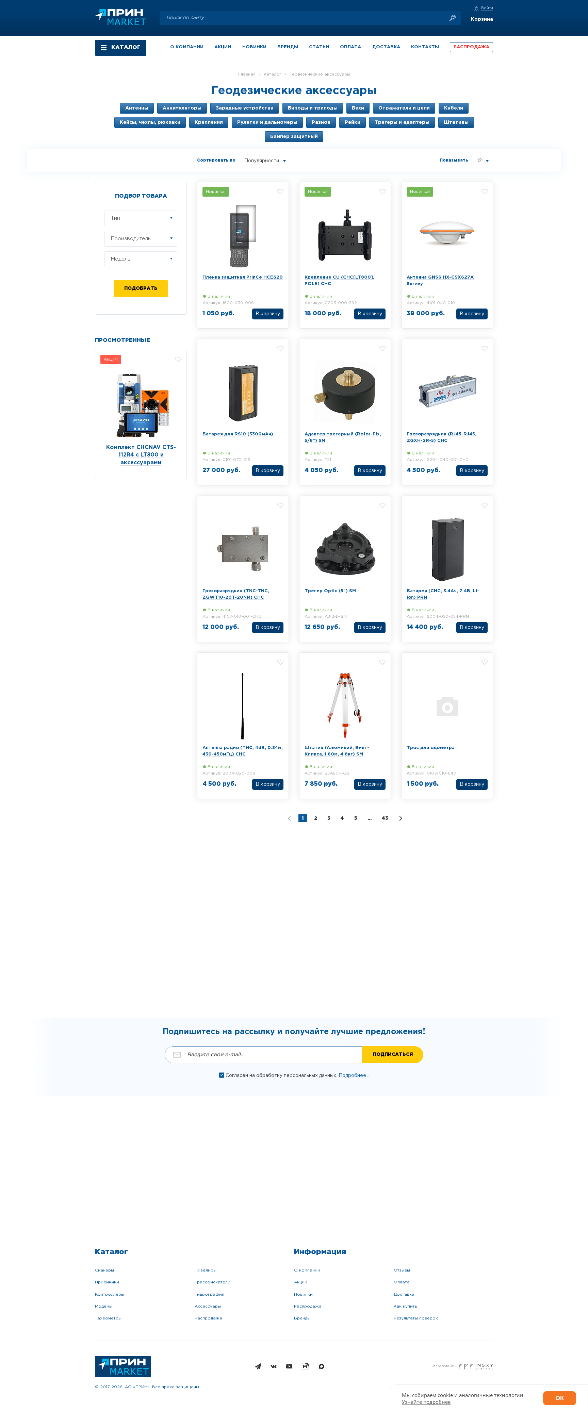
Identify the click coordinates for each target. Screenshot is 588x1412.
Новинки (303, 1294)
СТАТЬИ (319, 47)
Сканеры (104, 1270)
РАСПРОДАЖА (471, 47)
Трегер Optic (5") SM (330, 591)
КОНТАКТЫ (425, 47)
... (370, 818)
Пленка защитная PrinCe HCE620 (242, 277)
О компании (307, 1270)
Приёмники (107, 1282)
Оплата (402, 1282)
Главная (247, 74)
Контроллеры (109, 1294)
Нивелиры (205, 1270)
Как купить (405, 1306)
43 (385, 818)
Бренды (302, 1318)
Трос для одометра (431, 748)
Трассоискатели (212, 1282)
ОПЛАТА (350, 47)
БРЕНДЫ (287, 47)
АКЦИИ (222, 47)
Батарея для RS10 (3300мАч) (237, 434)
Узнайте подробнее (426, 1401)
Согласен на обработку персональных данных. (282, 1076)
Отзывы (402, 1270)
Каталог (272, 74)
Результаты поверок (416, 1318)
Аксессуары (208, 1306)
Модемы (103, 1306)
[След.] (401, 818)
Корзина (482, 19)
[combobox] (264, 160)
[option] (141, 415)
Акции (300, 1282)
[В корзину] (267, 315)
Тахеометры (108, 1318)
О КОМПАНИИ (186, 47)
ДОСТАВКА (386, 47)
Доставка (404, 1294)
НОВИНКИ (254, 47)
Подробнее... (354, 1076)
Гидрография (209, 1294)
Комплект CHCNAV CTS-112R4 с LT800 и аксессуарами (141, 455)
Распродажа (208, 1318)
